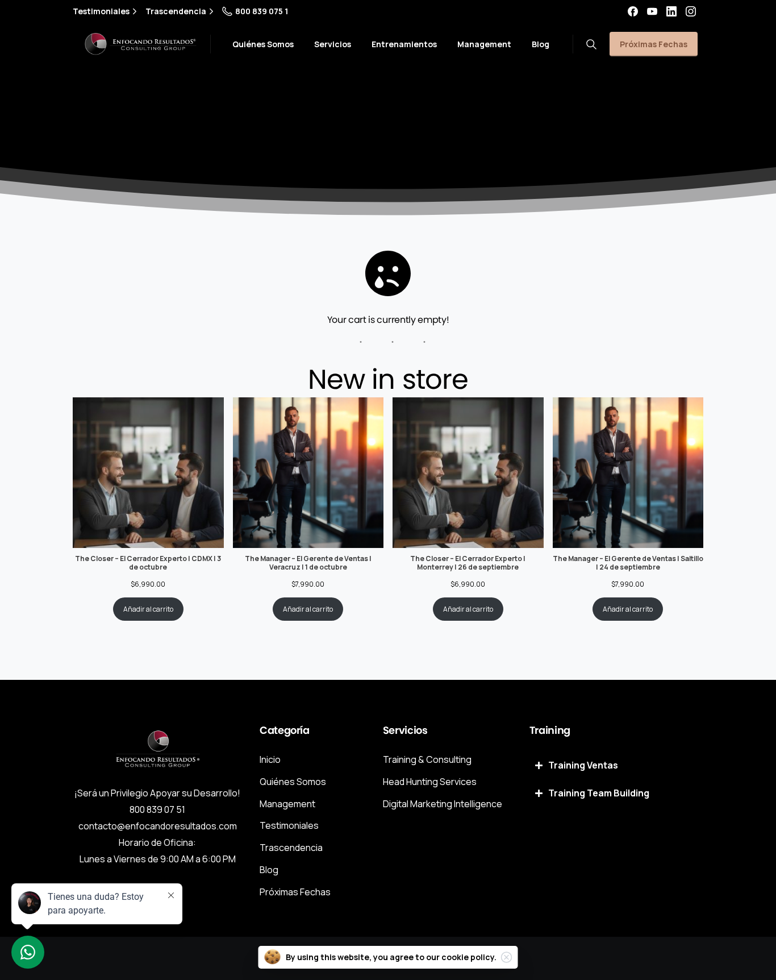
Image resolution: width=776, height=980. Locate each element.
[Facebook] (633, 11)
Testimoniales (101, 11)
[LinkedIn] (671, 11)
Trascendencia (175, 11)
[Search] (591, 44)
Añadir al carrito (148, 609)
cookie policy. (469, 957)
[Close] (506, 957)
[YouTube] (652, 11)
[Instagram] (690, 11)
